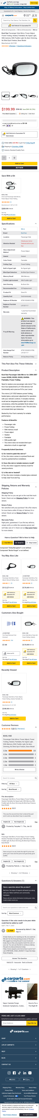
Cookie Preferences (8, 1096)
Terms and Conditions (28, 1090)
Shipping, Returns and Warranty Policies (16, 487)
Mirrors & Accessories (24, 30)
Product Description (11, 370)
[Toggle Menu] (3, 15)
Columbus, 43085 (17, 146)
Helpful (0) (6, 822)
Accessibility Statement (30, 1093)
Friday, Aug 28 (30, 143)
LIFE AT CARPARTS (8, 1045)
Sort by (4, 789)
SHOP (4, 1038)
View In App (34, 3)
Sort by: (4, 913)
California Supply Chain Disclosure (11, 1093)
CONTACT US (6, 1064)
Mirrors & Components (8, 30)
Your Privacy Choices (30, 1096)
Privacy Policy (9, 1090)
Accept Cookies (28, 1114)
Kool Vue (24, 233)
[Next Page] (29, 873)
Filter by (4, 784)
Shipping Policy (22, 498)
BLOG (3, 1058)
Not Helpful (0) (19, 822)
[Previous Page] (9, 873)
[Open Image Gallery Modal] (19, 69)
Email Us (21, 543)
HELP (3, 1051)
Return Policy (22, 513)
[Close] (37, 1105)
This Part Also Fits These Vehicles (17, 364)
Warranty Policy (31, 528)
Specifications (8, 224)
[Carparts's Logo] (11, 15)
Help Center (33, 543)
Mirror (23, 229)
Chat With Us (8, 543)
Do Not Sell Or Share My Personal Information (19, 1099)
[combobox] (14, 789)
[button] (19, 3)
